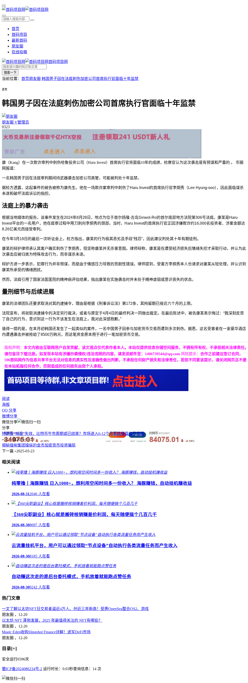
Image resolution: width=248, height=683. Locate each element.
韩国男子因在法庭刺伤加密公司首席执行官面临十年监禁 (90, 79)
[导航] (4, 5)
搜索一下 (10, 72)
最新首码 (19, 40)
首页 (15, 29)
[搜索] (4, 15)
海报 (6, 404)
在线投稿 (19, 52)
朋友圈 (17, 46)
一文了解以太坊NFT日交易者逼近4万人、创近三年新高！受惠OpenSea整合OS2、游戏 (75, 609)
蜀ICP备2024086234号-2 (22, 669)
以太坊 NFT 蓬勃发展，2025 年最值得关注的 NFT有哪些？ (52, 620)
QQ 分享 (9, 410)
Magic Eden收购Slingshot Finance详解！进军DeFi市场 (46, 632)
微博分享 (9, 416)
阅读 (6, 399)
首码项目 (19, 34)
